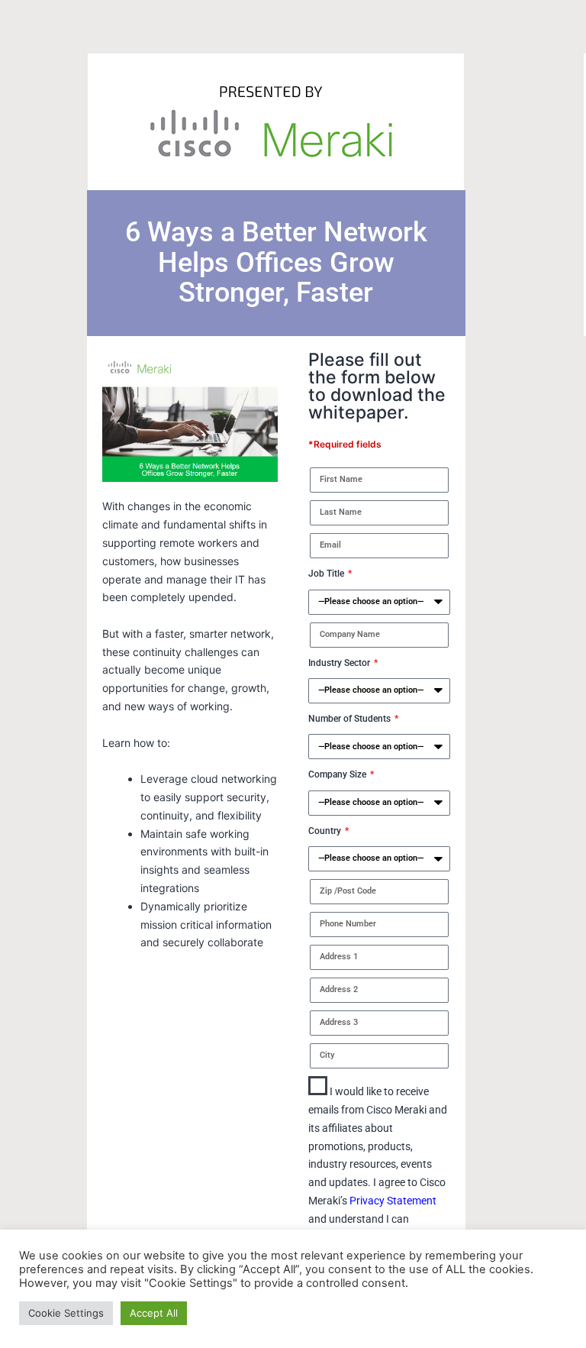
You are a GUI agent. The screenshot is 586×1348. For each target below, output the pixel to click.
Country (325, 831)
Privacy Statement (391, 1200)
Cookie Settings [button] (66, 1313)
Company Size (338, 774)
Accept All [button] (154, 1313)
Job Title (327, 573)
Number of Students (350, 718)
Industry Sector (340, 663)
